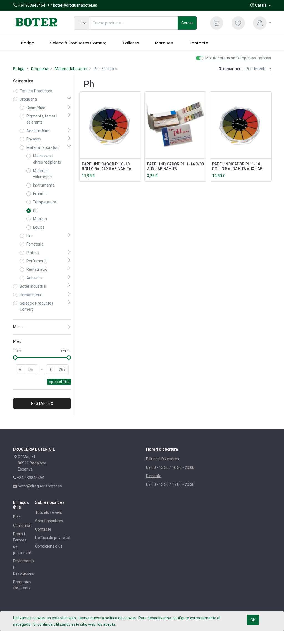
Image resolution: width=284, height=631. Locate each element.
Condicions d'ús (48, 546)
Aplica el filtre (59, 382)
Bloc (17, 517)
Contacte (43, 529)
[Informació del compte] (262, 23)
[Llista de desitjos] (238, 23)
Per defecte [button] (256, 69)
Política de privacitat (52, 537)
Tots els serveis (48, 512)
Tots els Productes (36, 91)
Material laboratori (71, 69)
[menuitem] (27, 42)
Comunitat (22, 525)
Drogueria (39, 69)
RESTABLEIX (42, 403)
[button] (260, 5)
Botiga (18, 69)
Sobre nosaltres (49, 521)
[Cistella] (216, 23)
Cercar (187, 23)
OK (252, 620)
